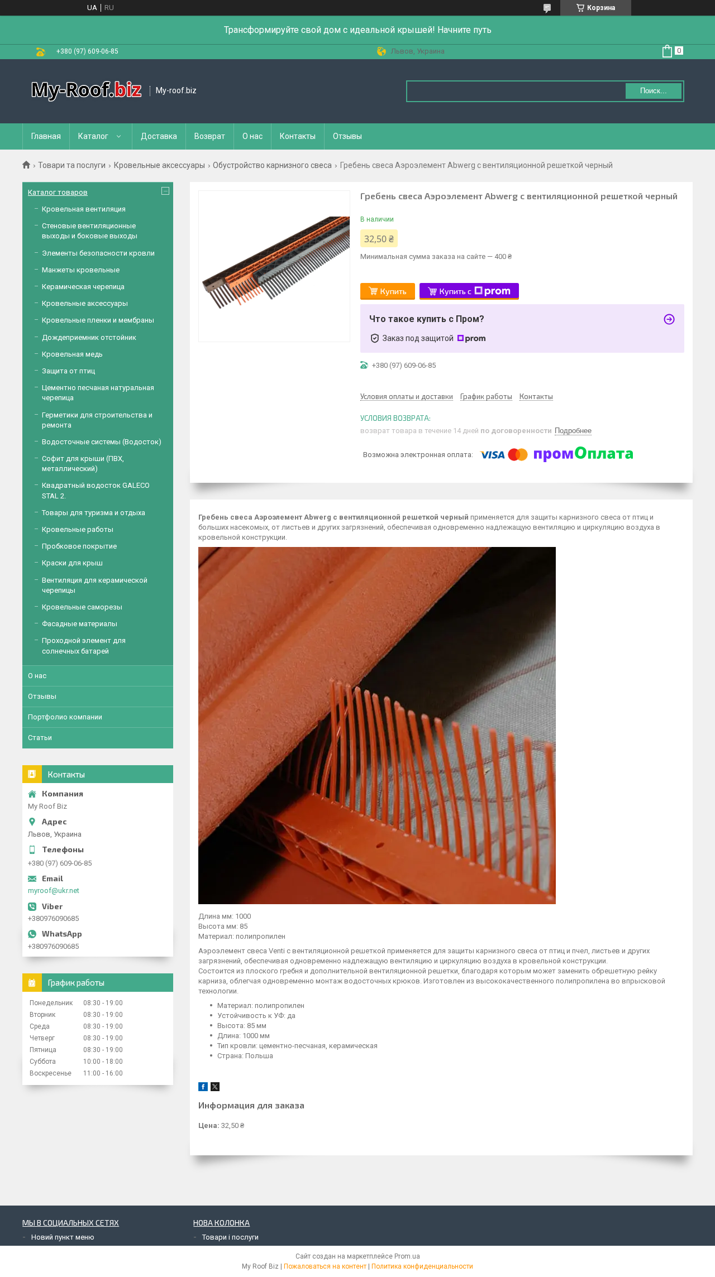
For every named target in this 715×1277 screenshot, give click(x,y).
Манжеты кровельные (81, 270)
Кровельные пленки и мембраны (98, 320)
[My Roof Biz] (86, 91)
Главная (46, 136)
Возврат (209, 136)
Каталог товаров (58, 192)
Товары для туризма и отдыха (93, 512)
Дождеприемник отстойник (89, 337)
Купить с (455, 291)
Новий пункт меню (62, 1237)
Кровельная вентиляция (84, 209)
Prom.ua (407, 1256)
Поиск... (653, 91)
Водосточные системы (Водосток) (101, 442)
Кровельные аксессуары (159, 165)
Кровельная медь (72, 354)
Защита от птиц (68, 371)
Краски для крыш (72, 563)
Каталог (93, 136)
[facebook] (203, 1088)
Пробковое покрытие (79, 546)
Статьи (40, 737)
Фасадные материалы (79, 624)
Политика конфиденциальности (422, 1266)
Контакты (298, 136)
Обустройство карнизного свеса (272, 165)
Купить (393, 291)
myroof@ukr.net (53, 890)
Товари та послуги (72, 165)
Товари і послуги (230, 1237)
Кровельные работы (77, 529)
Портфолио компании (65, 717)
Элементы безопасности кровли (98, 253)
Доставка (159, 136)
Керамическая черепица (83, 286)
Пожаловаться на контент (325, 1266)
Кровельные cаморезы (82, 607)
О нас (252, 136)
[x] (215, 1088)
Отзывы (347, 136)
